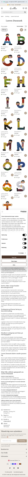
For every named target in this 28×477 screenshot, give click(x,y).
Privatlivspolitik (8, 472)
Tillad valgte (14, 261)
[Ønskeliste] (23, 8)
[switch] (24, 239)
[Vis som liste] (25, 29)
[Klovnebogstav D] (20, 60)
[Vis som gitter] (21, 29)
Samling (7, 16)
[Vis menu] (2, 8)
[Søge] (25, 12)
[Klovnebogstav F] (7, 81)
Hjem (2, 16)
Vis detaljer (21, 253)
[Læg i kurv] (12, 49)
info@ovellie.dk (7, 421)
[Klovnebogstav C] (7, 60)
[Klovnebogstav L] (20, 124)
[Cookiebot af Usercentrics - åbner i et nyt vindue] (20, 212)
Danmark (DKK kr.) (14, 460)
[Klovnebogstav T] (7, 207)
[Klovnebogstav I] (7, 103)
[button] (2, 2)
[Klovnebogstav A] (7, 39)
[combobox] (14, 12)
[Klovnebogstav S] (20, 186)
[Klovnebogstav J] (20, 103)
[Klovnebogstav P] (20, 164)
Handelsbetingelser (18, 472)
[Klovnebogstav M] (7, 145)
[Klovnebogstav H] (20, 81)
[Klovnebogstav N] (20, 145)
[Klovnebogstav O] (7, 164)
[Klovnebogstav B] (20, 39)
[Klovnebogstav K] (7, 124)
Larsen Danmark (17, 47)
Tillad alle (14, 257)
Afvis (14, 265)
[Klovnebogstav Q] (7, 186)
